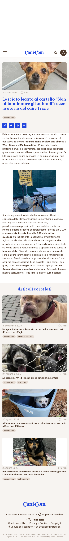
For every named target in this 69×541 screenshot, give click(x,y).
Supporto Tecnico (52, 514)
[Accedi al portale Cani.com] (63, 53)
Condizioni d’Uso (17, 523)
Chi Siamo (11, 514)
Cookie (43, 523)
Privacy (33, 523)
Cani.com (34, 52)
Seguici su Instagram (49, 526)
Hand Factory (57, 537)
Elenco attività (27, 514)
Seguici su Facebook (21, 526)
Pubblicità (38, 519)
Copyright (56, 523)
